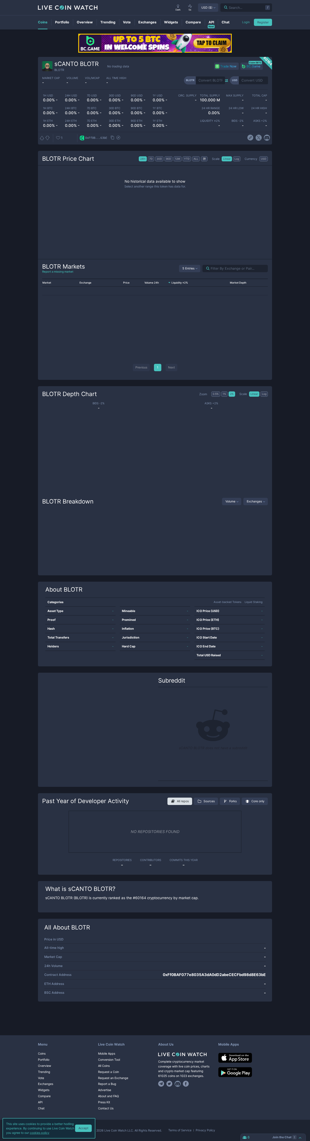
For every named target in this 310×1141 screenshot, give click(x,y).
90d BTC (136, 108)
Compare (44, 1096)
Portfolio (43, 1059)
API (40, 1102)
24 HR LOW (236, 108)
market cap (51, 78)
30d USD (115, 95)
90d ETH (136, 120)
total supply (210, 95)
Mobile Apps (106, 1053)
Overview (44, 1065)
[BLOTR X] (259, 137)
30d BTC (114, 108)
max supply (234, 95)
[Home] (185, 1054)
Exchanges (254, 501)
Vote (41, 1078)
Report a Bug (107, 1084)
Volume (230, 501)
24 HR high (259, 108)
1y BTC (157, 108)
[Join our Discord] (178, 1083)
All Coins (104, 1065)
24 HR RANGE (211, 108)
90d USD (137, 95)
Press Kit (104, 1102)
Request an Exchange (113, 1078)
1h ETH (48, 120)
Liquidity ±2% (210, 120)
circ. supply (187, 95)
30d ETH (114, 120)
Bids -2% (237, 120)
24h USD (71, 95)
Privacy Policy (205, 1130)
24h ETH (71, 120)
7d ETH (92, 120)
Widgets (43, 1090)
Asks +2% (260, 120)
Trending (44, 1072)
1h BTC (48, 108)
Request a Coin (108, 1072)
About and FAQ (108, 1096)
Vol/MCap (92, 78)
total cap (259, 95)
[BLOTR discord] (267, 137)
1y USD (157, 95)
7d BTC (91, 108)
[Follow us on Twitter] (169, 1083)
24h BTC (71, 108)
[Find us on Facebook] (186, 1083)
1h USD (48, 95)
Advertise (104, 1090)
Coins (42, 1053)
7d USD (92, 95)
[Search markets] (206, 268)
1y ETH (157, 120)
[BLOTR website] (250, 137)
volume (72, 78)
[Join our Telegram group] (161, 1083)
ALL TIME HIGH (116, 78)
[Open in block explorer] (118, 138)
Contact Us (105, 1108)
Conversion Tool (109, 1059)
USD (206, 7)
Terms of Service (179, 1130)
